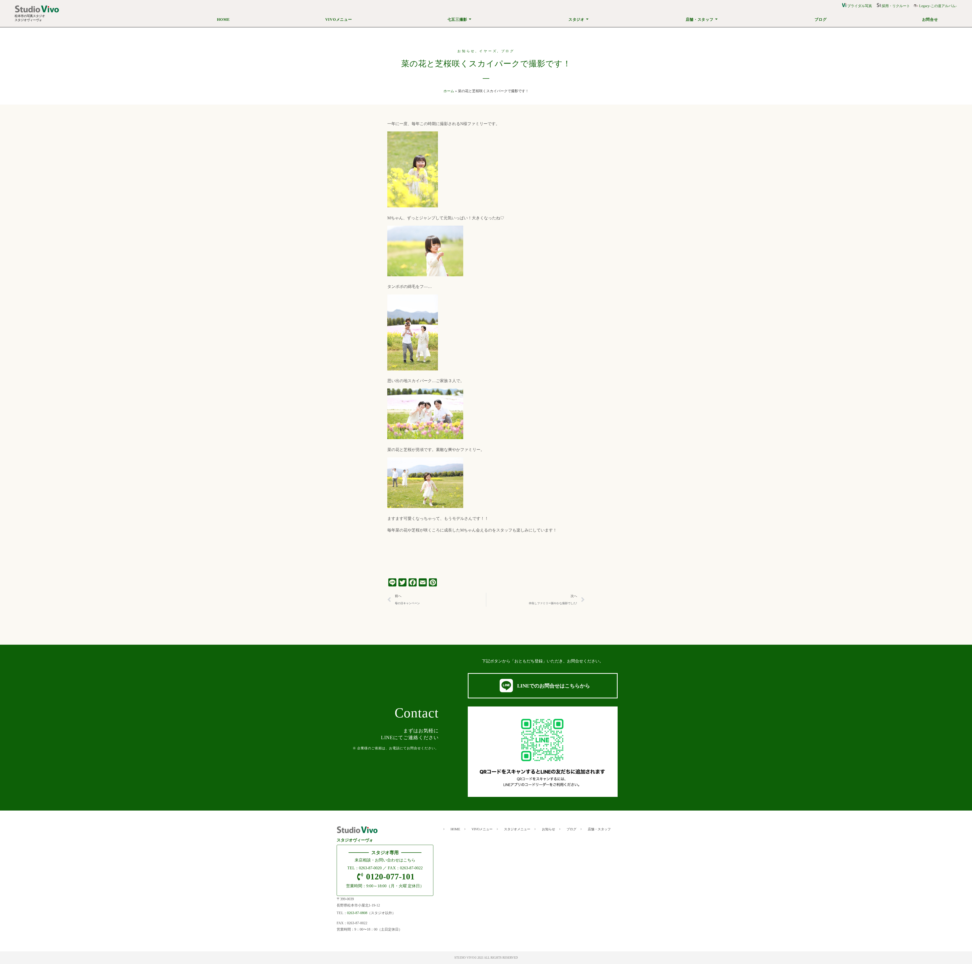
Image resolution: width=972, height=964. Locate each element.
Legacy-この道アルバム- (937, 6)
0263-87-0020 (370, 868)
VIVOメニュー (338, 19)
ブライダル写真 (859, 6)
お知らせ (466, 51)
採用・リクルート (897, 6)
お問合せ (930, 19)
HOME (223, 19)
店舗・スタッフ (700, 19)
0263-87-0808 (357, 913)
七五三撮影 (458, 19)
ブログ (820, 19)
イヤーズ (488, 51)
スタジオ (576, 19)
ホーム (448, 91)
